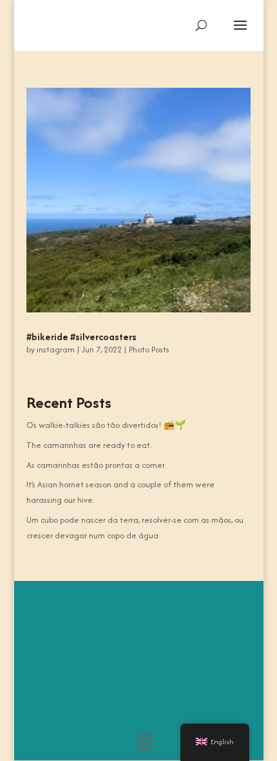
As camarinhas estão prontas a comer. (96, 465)
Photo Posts (149, 349)
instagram (56, 349)
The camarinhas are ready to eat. (88, 445)
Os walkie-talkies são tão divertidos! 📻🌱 (106, 425)
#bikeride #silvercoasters (81, 336)
